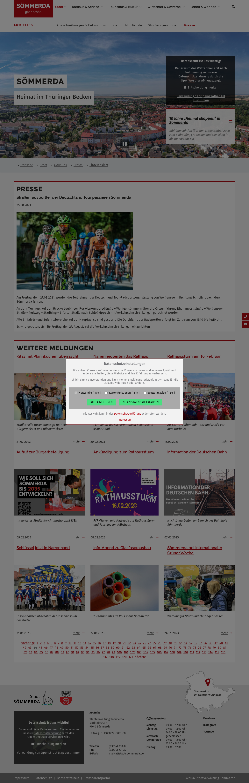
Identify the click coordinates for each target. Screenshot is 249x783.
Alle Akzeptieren (101, 402)
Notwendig (85, 392)
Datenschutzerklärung (127, 413)
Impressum (125, 419)
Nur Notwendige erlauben (141, 402)
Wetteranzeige (157, 392)
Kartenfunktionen (120, 392)
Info (97, 392)
